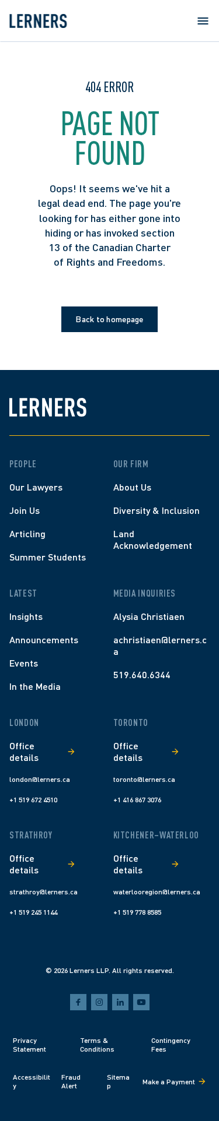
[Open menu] (202, 21)
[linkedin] (120, 1002)
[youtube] (141, 1002)
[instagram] (99, 1002)
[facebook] (78, 1002)
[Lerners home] (38, 21)
